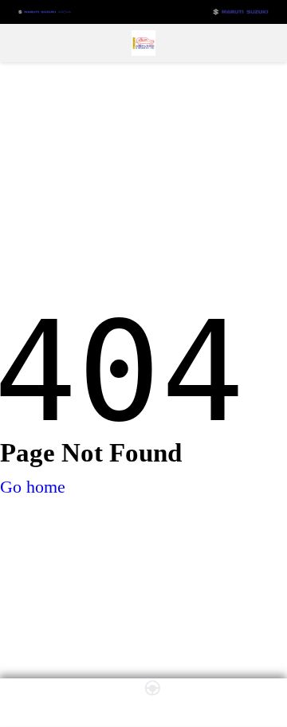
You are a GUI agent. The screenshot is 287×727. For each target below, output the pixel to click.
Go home (32, 487)
